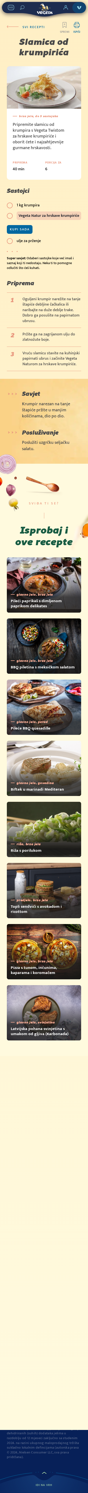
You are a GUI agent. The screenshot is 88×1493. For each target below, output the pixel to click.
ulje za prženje (29, 241)
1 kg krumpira (28, 205)
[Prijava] (66, 7)
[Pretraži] (22, 7)
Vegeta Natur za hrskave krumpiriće (49, 215)
